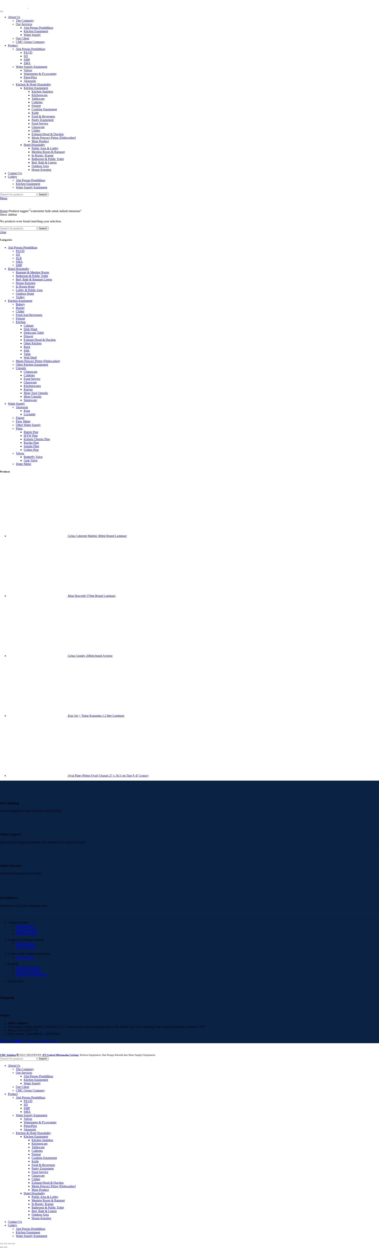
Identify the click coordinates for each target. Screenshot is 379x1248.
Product (13, 45)
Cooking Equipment (44, 109)
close (3, 232)
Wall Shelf (30, 357)
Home (4, 211)
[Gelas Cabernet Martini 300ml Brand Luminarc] (38, 536)
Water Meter (23, 464)
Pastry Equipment (43, 120)
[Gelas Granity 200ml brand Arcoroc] (38, 655)
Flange (20, 417)
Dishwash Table (34, 332)
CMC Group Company (30, 42)
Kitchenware (40, 95)
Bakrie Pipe (31, 432)
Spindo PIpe (31, 446)
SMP (27, 59)
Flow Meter (23, 421)
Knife (35, 113)
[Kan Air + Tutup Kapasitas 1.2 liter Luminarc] (38, 715)
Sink (26, 350)
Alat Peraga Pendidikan (38, 27)
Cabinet (28, 325)
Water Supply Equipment (31, 66)
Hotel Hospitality (34, 144)
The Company (25, 20)
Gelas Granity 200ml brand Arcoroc (90, 655)
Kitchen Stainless (42, 91)
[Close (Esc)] (1, 1243)
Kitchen (21, 322)
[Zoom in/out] (13, 1243)
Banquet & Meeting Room (32, 272)
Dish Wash (30, 329)
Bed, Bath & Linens (44, 162)
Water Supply (32, 34)
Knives (28, 389)
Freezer (36, 105)
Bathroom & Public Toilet (48, 159)
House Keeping (41, 169)
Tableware (38, 98)
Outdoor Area (40, 166)
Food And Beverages (29, 315)
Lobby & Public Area (29, 290)
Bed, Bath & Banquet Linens (34, 279)
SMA (27, 63)
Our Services (24, 24)
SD (26, 56)
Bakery (20, 304)
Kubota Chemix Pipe (37, 439)
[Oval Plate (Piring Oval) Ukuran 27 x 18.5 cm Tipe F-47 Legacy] (38, 775)
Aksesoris (30, 81)
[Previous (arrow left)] (1, 1247)
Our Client (22, 38)
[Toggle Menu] (1, 11)
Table (27, 354)
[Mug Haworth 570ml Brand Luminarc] (38, 595)
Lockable (29, 414)
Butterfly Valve (33, 457)
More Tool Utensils (36, 393)
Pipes (19, 428)
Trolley (20, 297)
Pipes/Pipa (30, 77)
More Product (40, 141)
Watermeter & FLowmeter (40, 73)
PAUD (28, 52)
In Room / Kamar (42, 155)
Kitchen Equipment (36, 31)
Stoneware (30, 400)
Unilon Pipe (31, 449)
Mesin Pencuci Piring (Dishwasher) (54, 137)
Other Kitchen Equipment (32, 364)
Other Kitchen (32, 343)
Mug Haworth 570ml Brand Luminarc (92, 595)
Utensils (21, 368)
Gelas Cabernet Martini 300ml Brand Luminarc (97, 536)
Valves (28, 70)
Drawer (28, 336)
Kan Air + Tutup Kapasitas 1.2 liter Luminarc (96, 715)
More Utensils (32, 396)
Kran (27, 410)
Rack (27, 347)
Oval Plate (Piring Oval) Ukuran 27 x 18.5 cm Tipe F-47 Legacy (108, 775)
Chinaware (30, 371)
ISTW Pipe (31, 435)
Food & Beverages (43, 116)
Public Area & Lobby (45, 148)
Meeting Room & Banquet (48, 152)
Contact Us (15, 173)
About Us (14, 17)
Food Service (40, 123)
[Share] (5, 1243)
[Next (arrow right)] (5, 1247)
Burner (20, 307)
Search (43, 194)
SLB (19, 258)
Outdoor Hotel (25, 293)
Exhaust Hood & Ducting (48, 134)
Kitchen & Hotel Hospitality (33, 84)
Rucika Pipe (31, 442)
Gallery (12, 176)
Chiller (36, 130)
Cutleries (37, 102)
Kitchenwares (32, 386)
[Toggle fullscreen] (9, 1243)
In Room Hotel (25, 286)
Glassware (38, 127)
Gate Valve (31, 460)
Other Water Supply (28, 425)
